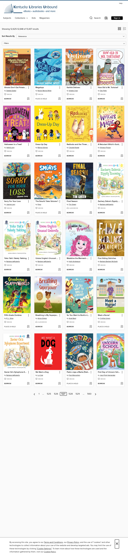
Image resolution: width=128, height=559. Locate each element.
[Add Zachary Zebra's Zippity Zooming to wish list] (121, 212)
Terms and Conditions (53, 542)
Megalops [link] (40, 87)
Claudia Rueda (74, 148)
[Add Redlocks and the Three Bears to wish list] (90, 156)
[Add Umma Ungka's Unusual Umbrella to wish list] (59, 269)
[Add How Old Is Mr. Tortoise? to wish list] (121, 99)
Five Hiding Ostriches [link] (107, 258)
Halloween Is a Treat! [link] (13, 144)
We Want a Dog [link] (42, 372)
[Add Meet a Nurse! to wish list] (121, 326)
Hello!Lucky (10, 148)
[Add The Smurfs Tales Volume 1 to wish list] (59, 212)
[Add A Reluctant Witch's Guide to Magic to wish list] (121, 156)
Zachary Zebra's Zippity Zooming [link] (109, 201)
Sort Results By (8, 36)
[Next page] (95, 393)
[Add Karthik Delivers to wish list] (90, 99)
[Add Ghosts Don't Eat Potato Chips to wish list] (28, 99)
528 (71, 394)
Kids (34, 18)
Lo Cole (40, 375)
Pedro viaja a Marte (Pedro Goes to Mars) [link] (78, 372)
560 (89, 394)
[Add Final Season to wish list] (90, 212)
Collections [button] (20, 18)
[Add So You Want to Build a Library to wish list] (90, 326)
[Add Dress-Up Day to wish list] (59, 156)
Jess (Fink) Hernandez (107, 375)
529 (78, 394)
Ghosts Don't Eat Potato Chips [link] (15, 87)
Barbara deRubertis (106, 205)
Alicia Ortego (42, 318)
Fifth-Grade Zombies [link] (13, 315)
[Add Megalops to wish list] (59, 99)
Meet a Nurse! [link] (104, 315)
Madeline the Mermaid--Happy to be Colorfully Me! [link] (78, 258)
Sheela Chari (73, 91)
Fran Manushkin (74, 375)
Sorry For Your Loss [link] (12, 201)
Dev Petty (103, 91)
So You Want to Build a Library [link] (78, 315)
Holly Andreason (74, 262)
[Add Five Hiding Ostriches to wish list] (121, 269)
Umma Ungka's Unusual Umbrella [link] (47, 258)
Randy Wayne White (44, 91)
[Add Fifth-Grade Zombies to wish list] (28, 326)
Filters (6, 43)
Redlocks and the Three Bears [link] (78, 144)
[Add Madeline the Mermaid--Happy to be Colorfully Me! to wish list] (90, 269)
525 (49, 394)
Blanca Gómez (43, 148)
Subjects (7, 18)
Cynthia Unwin (105, 318)
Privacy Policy (73, 542)
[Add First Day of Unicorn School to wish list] (121, 383)
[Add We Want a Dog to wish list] (59, 383)
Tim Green (72, 205)
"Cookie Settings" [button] (44, 548)
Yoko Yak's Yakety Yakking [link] (15, 258)
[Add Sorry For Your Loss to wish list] (28, 212)
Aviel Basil (72, 318)
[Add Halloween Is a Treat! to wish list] (28, 156)
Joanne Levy (10, 205)
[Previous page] (34, 393)
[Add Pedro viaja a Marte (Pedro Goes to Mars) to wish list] (90, 383)
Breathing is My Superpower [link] (47, 315)
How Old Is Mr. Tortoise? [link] (108, 87)
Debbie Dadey (11, 91)
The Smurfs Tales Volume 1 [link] (47, 201)
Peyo (39, 205)
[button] (94, 18)
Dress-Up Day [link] (41, 144)
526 (56, 394)
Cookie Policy (50, 552)
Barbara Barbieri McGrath (109, 262)
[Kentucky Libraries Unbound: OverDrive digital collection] (30, 8)
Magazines (45, 18)
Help (120, 3)
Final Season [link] (72, 201)
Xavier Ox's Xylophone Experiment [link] (15, 372)
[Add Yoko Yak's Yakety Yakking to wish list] (28, 269)
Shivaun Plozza (105, 148)
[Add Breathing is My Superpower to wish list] (59, 326)
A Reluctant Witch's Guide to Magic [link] (109, 144)
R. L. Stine (9, 318)
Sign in (117, 18)
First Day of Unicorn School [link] (109, 372)
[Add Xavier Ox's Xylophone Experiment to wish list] (28, 383)
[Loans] (106, 18)
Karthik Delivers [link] (73, 87)
